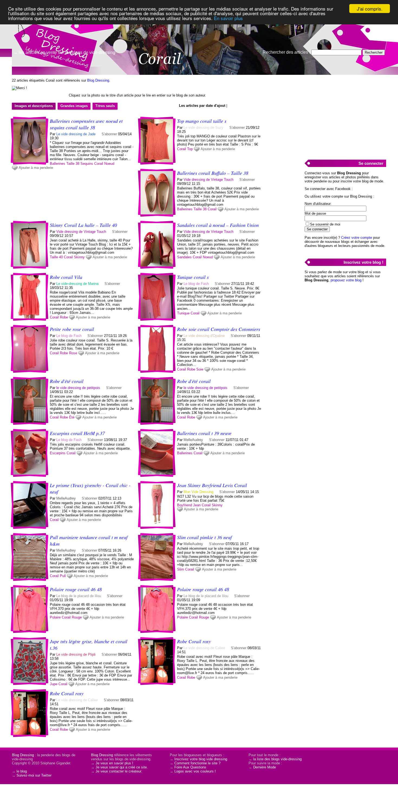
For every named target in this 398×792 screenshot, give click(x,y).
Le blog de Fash (197, 284)
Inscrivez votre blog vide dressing (200, 759)
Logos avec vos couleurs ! (195, 771)
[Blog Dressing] (54, 28)
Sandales (184, 257)
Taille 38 (72, 164)
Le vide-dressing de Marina (77, 284)
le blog (22, 771)
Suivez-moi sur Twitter (34, 775)
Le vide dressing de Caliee (204, 648)
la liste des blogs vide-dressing (277, 759)
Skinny (79, 257)
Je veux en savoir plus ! (114, 763)
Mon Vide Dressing (198, 492)
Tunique (183, 313)
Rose (73, 353)
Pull (63, 576)
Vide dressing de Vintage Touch (208, 180)
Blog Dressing (98, 80)
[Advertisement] (345, 114)
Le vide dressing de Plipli (76, 654)
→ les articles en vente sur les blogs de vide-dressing (64, 52)
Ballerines (57, 164)
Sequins (86, 164)
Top (190, 149)
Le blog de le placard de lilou (78, 596)
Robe (64, 317)
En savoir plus (228, 18)
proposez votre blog (346, 280)
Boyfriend (184, 505)
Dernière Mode (264, 767)
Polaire (55, 617)
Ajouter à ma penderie (36, 168)
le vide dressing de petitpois (78, 388)
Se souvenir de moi (325, 224)
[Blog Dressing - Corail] (264, 42)
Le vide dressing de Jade (76, 134)
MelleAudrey (193, 440)
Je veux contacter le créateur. (119, 771)
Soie (199, 369)
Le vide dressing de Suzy (203, 127)
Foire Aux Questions (190, 767)
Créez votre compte (356, 238)
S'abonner (109, 134)
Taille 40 (56, 257)
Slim (180, 569)
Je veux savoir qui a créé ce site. (122, 767)
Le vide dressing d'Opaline (204, 336)
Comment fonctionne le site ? (197, 763)
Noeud (109, 164)
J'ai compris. (370, 8)
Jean (197, 505)
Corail (98, 164)
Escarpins (58, 453)
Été (71, 417)
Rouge (77, 617)
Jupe (53, 684)
